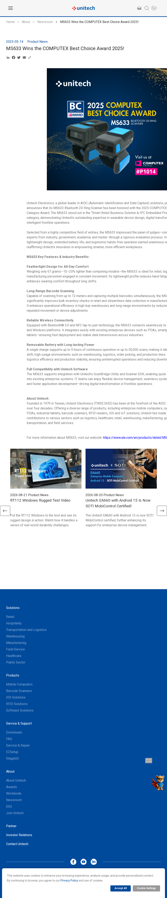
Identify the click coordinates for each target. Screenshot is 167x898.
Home (10, 22)
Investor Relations (19, 835)
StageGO (12, 758)
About (26, 22)
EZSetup (12, 752)
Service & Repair (18, 745)
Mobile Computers (19, 684)
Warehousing (15, 636)
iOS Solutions (15, 697)
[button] (5, 511)
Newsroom (45, 22)
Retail (10, 617)
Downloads (14, 732)
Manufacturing (16, 643)
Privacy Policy (69, 880)
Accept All (120, 888)
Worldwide (13, 793)
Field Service (15, 649)
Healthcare (13, 656)
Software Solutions (19, 710)
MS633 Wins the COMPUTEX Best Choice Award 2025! (99, 22)
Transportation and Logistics (26, 630)
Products (12, 675)
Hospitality (14, 623)
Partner (11, 826)
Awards (11, 787)
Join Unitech (15, 813)
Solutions (13, 608)
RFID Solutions (16, 704)
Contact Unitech (17, 844)
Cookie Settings (146, 888)
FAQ (9, 739)
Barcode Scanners (19, 691)
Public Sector (15, 662)
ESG (9, 806)
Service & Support (19, 723)
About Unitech (16, 780)
